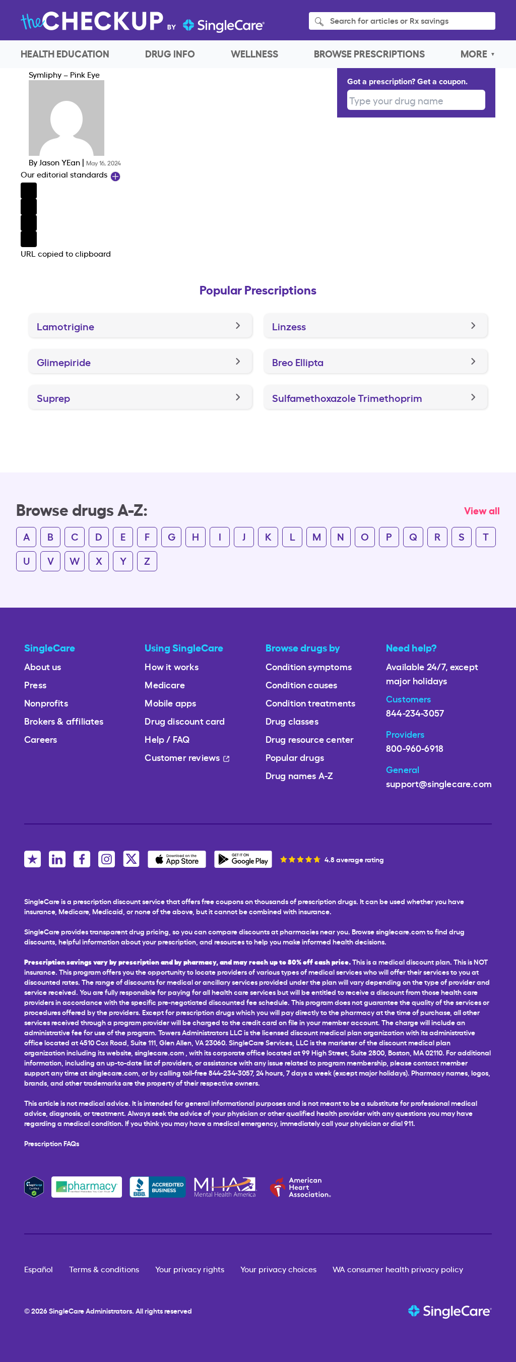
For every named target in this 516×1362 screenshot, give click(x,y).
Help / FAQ (167, 738)
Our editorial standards (65, 174)
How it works (172, 666)
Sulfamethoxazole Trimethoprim (347, 397)
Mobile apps (170, 702)
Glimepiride (64, 361)
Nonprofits (46, 702)
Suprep (53, 397)
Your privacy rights (189, 1268)
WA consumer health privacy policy (398, 1268)
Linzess (289, 326)
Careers (40, 738)
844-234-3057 (415, 712)
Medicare (164, 684)
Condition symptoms (309, 666)
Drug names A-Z (300, 774)
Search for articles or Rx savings (388, 20)
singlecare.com (159, 1052)
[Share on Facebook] (179, 191)
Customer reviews (182, 756)
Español (38, 1268)
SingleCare (66, 1310)
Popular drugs (295, 756)
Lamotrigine (65, 326)
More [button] (474, 53)
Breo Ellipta (298, 361)
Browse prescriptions (369, 53)
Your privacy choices (278, 1268)
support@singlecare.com (439, 783)
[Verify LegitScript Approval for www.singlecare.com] (34, 1185)
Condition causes (302, 684)
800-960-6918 (414, 747)
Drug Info (170, 53)
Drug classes (292, 720)
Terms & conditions (104, 1268)
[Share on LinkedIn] (179, 223)
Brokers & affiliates (64, 720)
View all (482, 510)
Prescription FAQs (51, 1143)
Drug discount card (185, 720)
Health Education (65, 53)
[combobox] (416, 100)
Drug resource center (310, 738)
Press (35, 684)
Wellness (254, 53)
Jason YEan (59, 161)
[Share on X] (179, 207)
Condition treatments (311, 702)
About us (42, 666)
